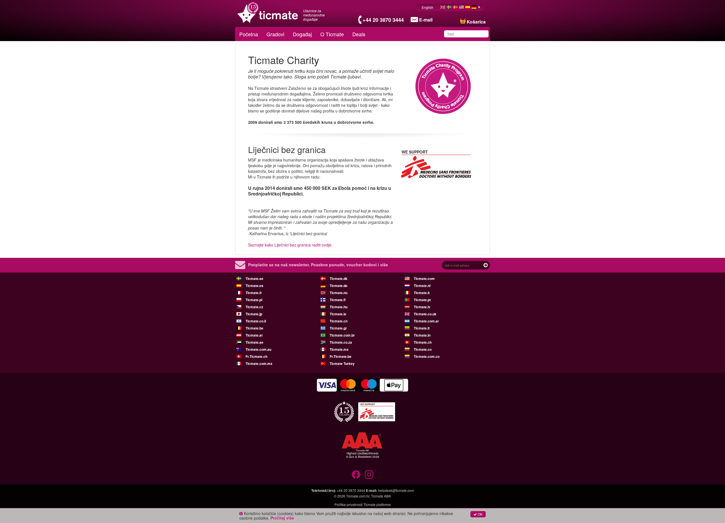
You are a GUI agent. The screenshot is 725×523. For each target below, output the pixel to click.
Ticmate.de (338, 285)
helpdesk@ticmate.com (396, 490)
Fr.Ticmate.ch (256, 356)
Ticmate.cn (338, 321)
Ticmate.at (254, 335)
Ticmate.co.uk (425, 313)
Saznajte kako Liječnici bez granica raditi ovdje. (290, 245)
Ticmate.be (254, 328)
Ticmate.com (424, 278)
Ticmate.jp (254, 313)
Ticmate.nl (422, 285)
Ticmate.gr (338, 328)
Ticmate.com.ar (426, 321)
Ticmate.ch (423, 342)
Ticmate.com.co (427, 356)
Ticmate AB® (381, 496)
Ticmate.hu (338, 306)
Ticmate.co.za (341, 342)
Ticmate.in (422, 335)
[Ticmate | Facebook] (356, 474)
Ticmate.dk (338, 278)
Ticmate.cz (254, 306)
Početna (248, 34)
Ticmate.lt (422, 328)
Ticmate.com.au (258, 349)
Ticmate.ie (338, 313)
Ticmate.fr (254, 292)
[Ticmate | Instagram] (369, 474)
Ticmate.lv (422, 306)
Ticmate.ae (254, 342)
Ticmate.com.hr (357, 496)
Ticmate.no (338, 292)
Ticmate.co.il (256, 321)
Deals (358, 34)
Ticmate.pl (254, 299)
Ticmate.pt (422, 299)
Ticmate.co (423, 349)
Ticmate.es (254, 285)
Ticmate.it (422, 292)
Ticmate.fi (338, 299)
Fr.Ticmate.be (340, 356)
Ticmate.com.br (342, 335)
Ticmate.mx (339, 349)
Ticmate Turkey (342, 363)
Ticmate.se (254, 278)
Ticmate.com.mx (259, 363)
